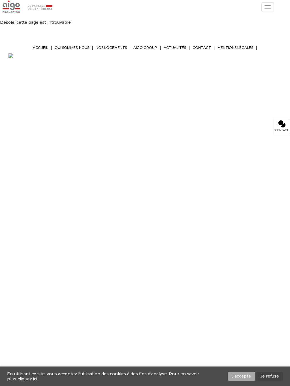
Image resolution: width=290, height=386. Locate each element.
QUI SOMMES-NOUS (72, 47)
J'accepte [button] (241, 376)
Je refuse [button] (269, 376)
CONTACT (202, 47)
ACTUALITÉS (175, 47)
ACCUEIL (40, 47)
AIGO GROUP (145, 47)
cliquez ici (27, 378)
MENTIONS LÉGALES (235, 47)
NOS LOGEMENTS (111, 47)
